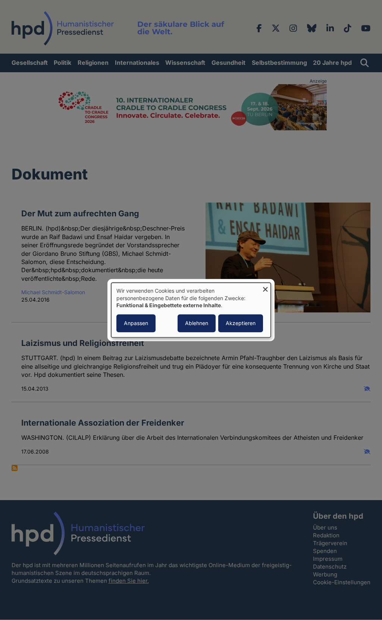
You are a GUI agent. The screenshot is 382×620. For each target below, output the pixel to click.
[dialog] (191, 310)
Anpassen (136, 323)
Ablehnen (196, 323)
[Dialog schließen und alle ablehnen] (265, 287)
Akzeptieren (241, 323)
